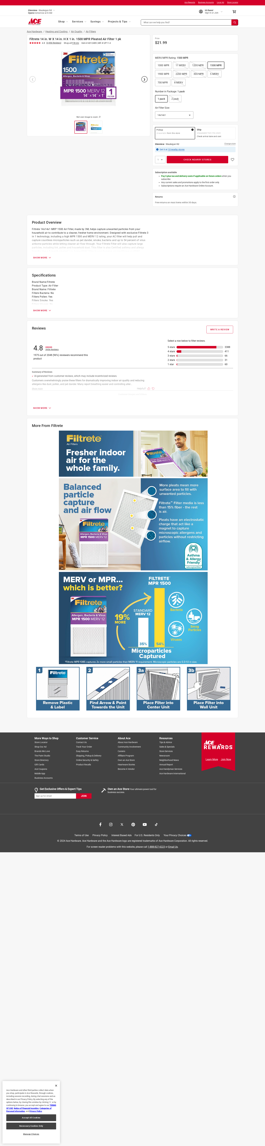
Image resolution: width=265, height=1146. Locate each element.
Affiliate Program (126, 755)
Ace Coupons (41, 769)
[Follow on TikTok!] (156, 824)
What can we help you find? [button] (157, 22)
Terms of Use (81, 835)
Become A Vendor (126, 769)
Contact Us (81, 742)
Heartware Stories (126, 764)
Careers (121, 751)
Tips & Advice (165, 742)
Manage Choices (31, 1134)
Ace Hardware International (172, 773)
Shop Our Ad (40, 747)
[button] (189, 22)
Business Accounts (206, 2)
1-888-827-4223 (156, 846)
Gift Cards (39, 764)
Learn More (212, 759)
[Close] (56, 1085)
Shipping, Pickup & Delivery (88, 755)
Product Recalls (83, 764)
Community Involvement (129, 747)
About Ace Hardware (128, 742)
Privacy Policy (100, 835)
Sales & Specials (167, 747)
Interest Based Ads (121, 835)
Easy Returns (82, 751)
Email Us (173, 846)
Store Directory (42, 760)
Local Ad (220, 2)
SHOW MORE (40, 257)
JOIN (83, 795)
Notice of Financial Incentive (26, 1108)
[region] (31, 1112)
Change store (230, 144)
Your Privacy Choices (175, 835)
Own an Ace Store (126, 760)
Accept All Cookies (31, 1118)
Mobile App (40, 773)
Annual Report (166, 764)
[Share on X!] (122, 824)
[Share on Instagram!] (110, 824)
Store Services (166, 751)
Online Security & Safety (87, 760)
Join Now (226, 759)
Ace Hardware (34, 31)
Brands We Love (42, 751)
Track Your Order (84, 747)
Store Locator (232, 2)
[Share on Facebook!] (100, 824)
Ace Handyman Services (170, 769)
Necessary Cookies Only (31, 1126)
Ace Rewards (189, 2)
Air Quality (77, 31)
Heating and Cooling (56, 31)
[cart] (235, 12)
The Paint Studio (42, 755)
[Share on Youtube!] (145, 824)
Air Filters (91, 31)
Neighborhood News (169, 760)
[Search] (234, 22)
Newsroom (164, 755)
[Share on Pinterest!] (133, 824)
